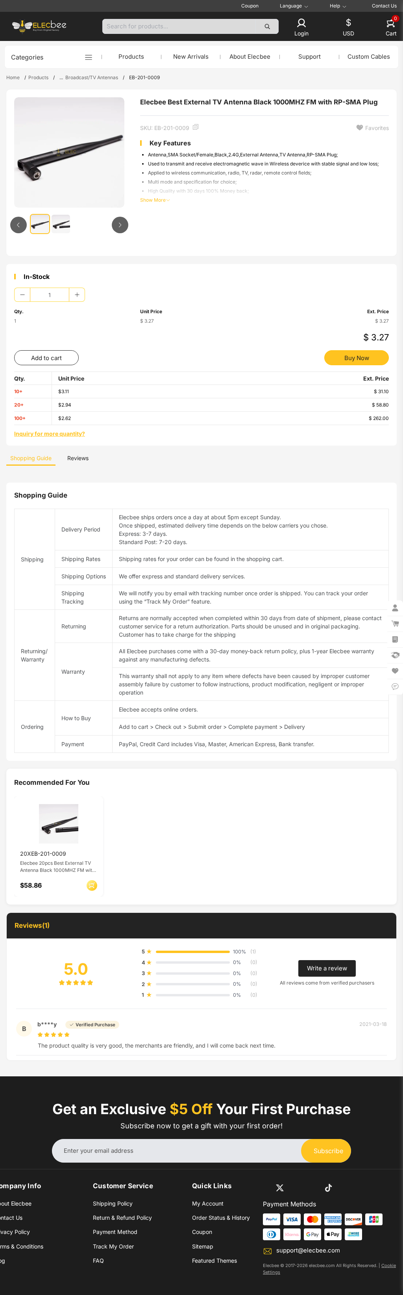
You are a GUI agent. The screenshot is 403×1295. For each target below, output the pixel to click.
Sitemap (202, 1246)
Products (131, 56)
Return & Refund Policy (122, 1217)
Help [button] (335, 6)
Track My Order (113, 1246)
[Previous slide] (18, 225)
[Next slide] (120, 225)
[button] (301, 28)
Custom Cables (369, 56)
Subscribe (328, 1151)
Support (309, 56)
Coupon (250, 6)
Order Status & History (221, 1217)
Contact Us (384, 6)
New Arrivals (191, 56)
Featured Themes (214, 1260)
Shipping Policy (113, 1203)
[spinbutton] (50, 294)
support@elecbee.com (308, 1250)
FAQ (98, 1260)
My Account (208, 1203)
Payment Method (115, 1231)
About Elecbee (249, 56)
